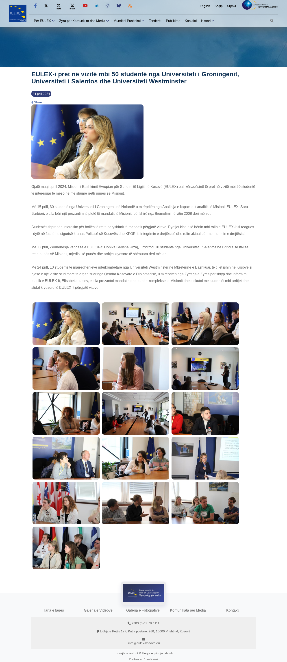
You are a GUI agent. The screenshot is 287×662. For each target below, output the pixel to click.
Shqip (219, 6)
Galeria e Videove (98, 610)
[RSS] (130, 5)
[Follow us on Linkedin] (96, 5)
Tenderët (155, 21)
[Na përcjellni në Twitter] (46, 5)
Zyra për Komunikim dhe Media (82, 21)
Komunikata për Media (188, 610)
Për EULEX (42, 21)
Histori (206, 21)
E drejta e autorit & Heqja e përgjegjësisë (144, 653)
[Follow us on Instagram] (107, 5)
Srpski (231, 6)
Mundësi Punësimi (127, 21)
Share (37, 102)
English (205, 6)
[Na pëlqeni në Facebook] (35, 5)
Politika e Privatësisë (143, 659)
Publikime (173, 21)
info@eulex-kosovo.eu (144, 643)
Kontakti (191, 21)
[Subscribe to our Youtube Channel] (85, 5)
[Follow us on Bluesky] (119, 5)
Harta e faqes (53, 610)
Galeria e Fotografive (143, 610)
